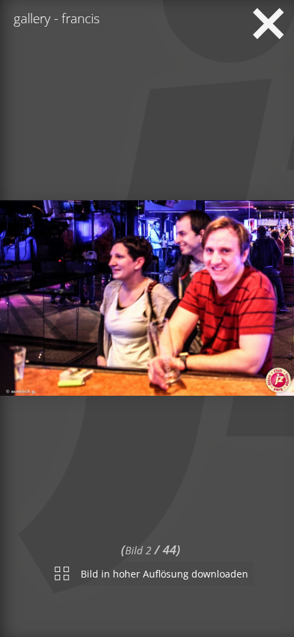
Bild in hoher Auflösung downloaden (164, 571)
